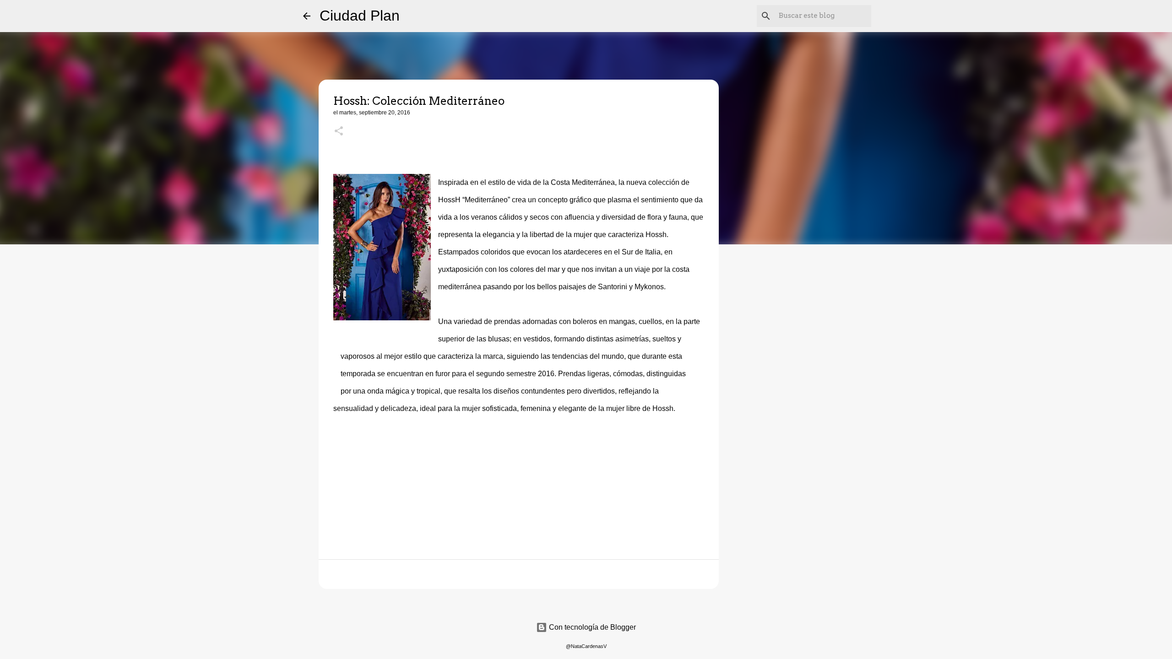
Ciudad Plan (360, 15)
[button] (338, 131)
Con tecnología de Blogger (591, 627)
